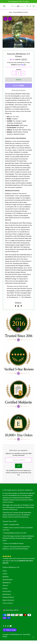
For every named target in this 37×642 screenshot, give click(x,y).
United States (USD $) (11, 610)
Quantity (18, 69)
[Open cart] (33, 6)
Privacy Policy (7, 591)
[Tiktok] (8, 626)
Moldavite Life (17, 634)
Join (18, 466)
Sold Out (18, 79)
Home (10, 12)
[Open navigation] (4, 6)
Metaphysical (7, 582)
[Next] (10, 19)
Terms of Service (8, 603)
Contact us (18, 302)
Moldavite (6, 577)
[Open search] (27, 6)
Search (5, 571)
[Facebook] (3, 626)
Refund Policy (7, 594)
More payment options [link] (18, 90)
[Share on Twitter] (18, 306)
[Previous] (6, 19)
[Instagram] (6, 626)
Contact (5, 588)
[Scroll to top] (33, 637)
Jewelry (5, 574)
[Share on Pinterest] (21, 306)
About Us (5, 585)
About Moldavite (7, 579)
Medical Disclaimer (8, 600)
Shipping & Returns (8, 597)
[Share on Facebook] (15, 306)
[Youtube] (10, 626)
